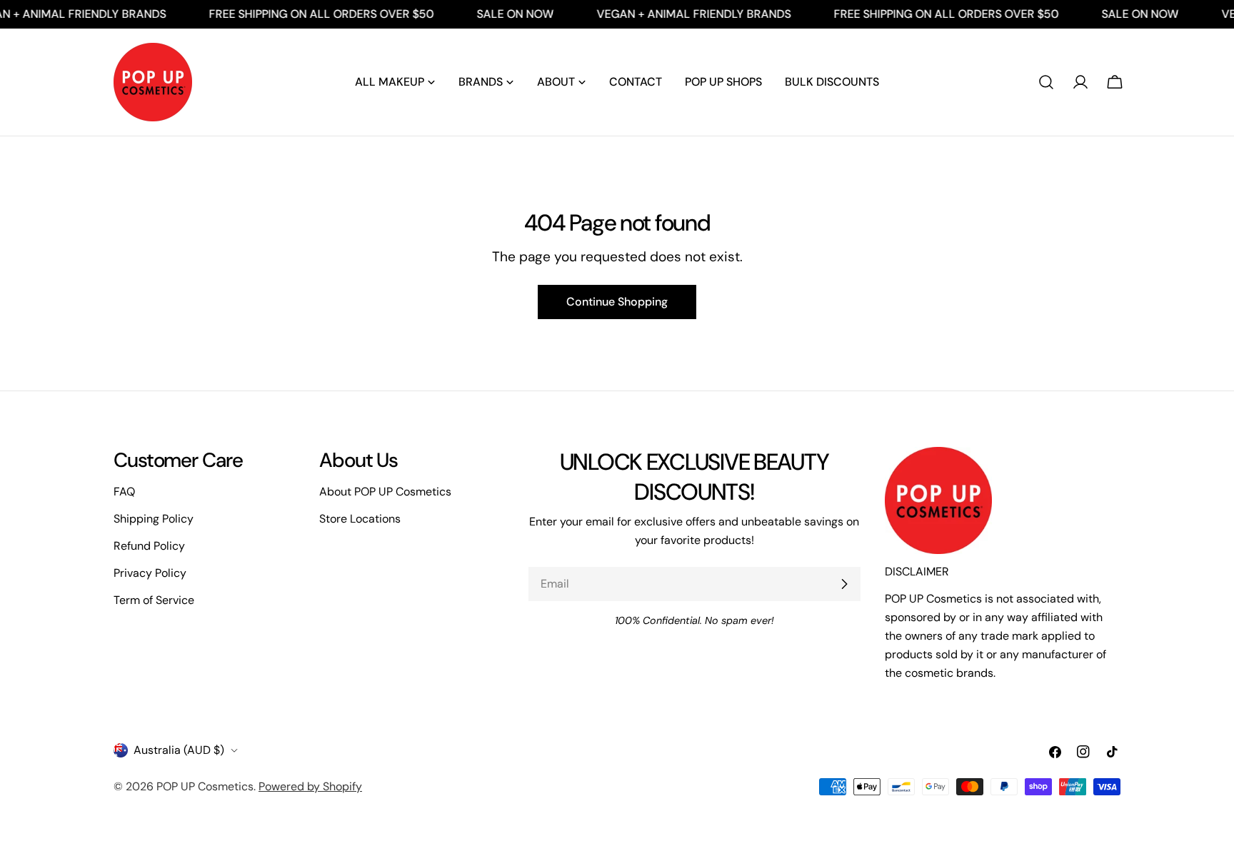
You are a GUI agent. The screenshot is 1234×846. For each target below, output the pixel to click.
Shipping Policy (154, 518)
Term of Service (154, 600)
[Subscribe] (844, 584)
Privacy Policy (150, 572)
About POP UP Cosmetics (385, 491)
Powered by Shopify (310, 786)
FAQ (124, 491)
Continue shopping (617, 301)
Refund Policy (149, 545)
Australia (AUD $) (179, 749)
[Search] (1046, 82)
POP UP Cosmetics (205, 786)
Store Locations (360, 518)
